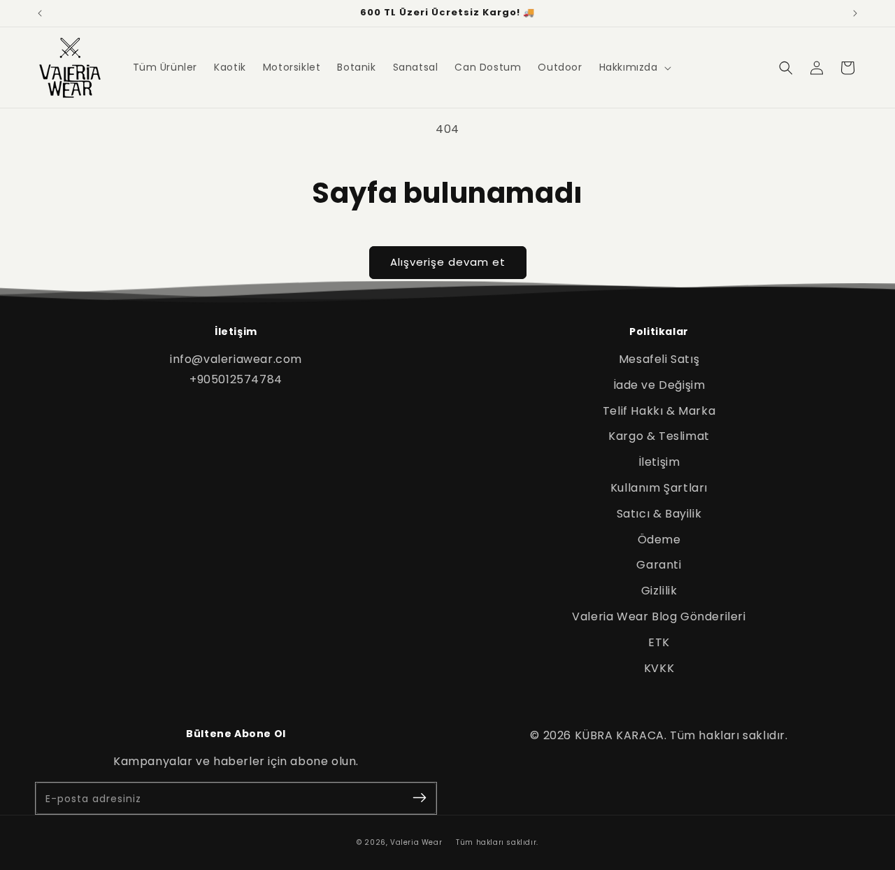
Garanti (658, 565)
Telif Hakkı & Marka (659, 411)
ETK (659, 642)
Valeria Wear (416, 842)
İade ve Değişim (659, 385)
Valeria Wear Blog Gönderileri (658, 616)
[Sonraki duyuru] (855, 13)
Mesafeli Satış (659, 359)
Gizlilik (659, 591)
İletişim (659, 462)
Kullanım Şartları (659, 488)
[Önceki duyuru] (39, 13)
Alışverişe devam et (448, 262)
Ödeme (659, 540)
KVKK (659, 668)
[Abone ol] (420, 798)
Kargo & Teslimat (659, 436)
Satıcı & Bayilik (659, 514)
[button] (634, 67)
